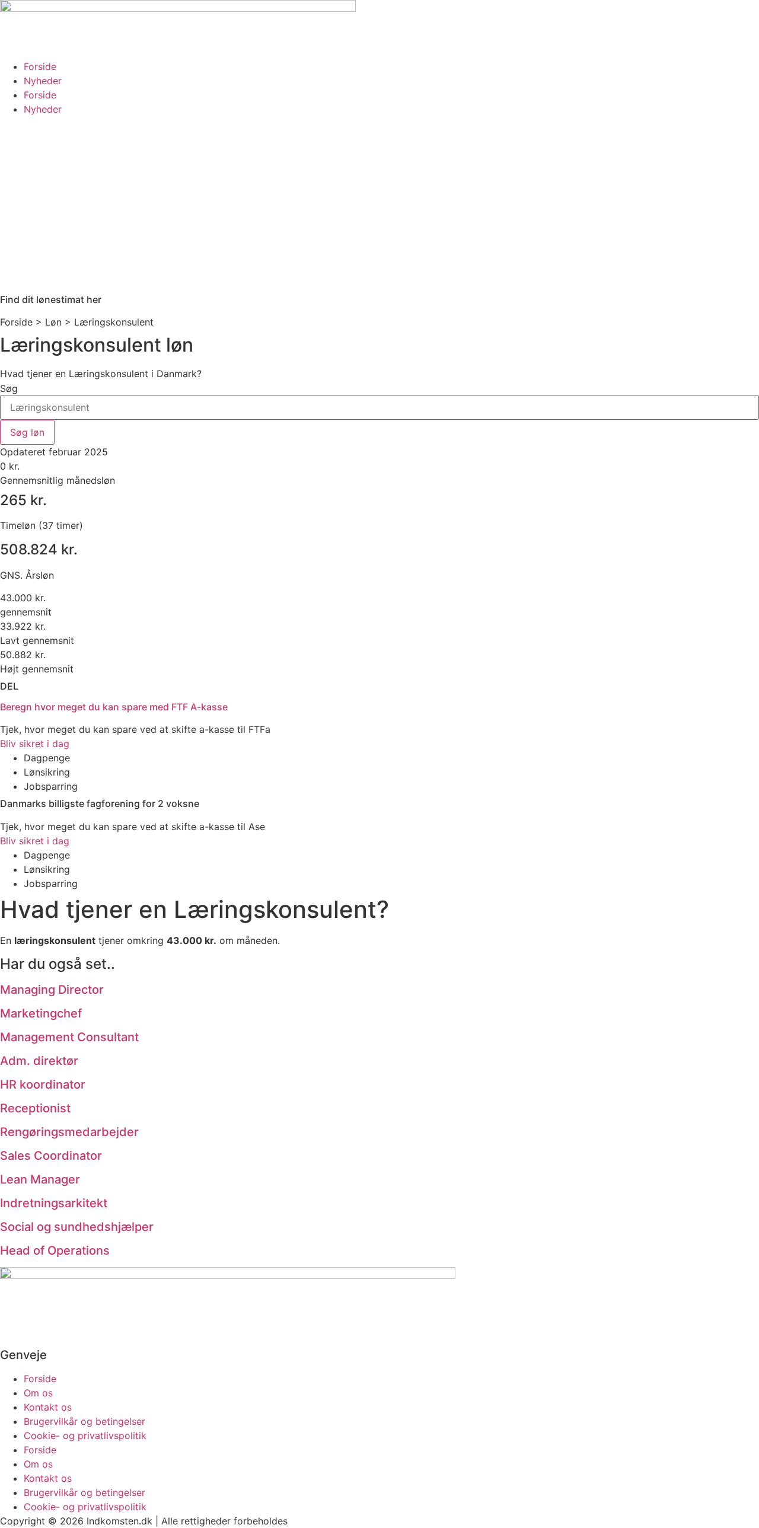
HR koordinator (42, 1084)
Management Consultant (69, 1037)
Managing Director (52, 989)
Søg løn (27, 432)
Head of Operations (55, 1250)
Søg (9, 388)
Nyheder (43, 81)
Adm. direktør (39, 1061)
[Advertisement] (379, 205)
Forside (40, 66)
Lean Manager (40, 1179)
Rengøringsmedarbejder (69, 1132)
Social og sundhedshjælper (77, 1227)
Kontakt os (48, 1407)
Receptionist (35, 1108)
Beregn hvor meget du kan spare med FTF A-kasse (114, 707)
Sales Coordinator (51, 1156)
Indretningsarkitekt (53, 1203)
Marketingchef (41, 1013)
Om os (38, 1393)
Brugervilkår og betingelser (84, 1421)
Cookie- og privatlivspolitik (85, 1435)
